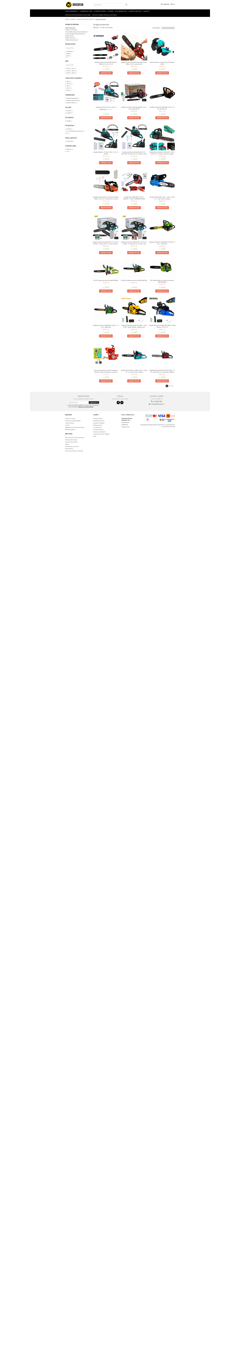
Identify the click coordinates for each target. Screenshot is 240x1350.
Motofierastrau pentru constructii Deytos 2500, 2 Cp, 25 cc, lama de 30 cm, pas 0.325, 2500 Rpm (106, 198)
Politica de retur (97, 425)
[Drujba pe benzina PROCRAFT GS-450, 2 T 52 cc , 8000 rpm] (162, 227)
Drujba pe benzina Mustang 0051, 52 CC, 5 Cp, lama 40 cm (134, 108)
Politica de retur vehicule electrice (78, 15)
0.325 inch (69, 141)
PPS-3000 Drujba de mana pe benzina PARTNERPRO (162, 281)
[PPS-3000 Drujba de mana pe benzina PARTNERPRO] (162, 269)
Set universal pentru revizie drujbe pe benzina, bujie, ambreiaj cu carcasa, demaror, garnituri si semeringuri (106, 371)
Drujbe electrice (69, 36)
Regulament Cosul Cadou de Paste (74, 427)
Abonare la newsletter (99, 432)
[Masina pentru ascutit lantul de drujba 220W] (162, 47)
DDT (68, 56)
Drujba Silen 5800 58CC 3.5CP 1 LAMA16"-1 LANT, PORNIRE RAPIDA (134, 198)
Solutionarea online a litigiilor (101, 434)
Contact (146, 11)
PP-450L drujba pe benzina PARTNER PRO (134, 280)
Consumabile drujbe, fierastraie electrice (76, 32)
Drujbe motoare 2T (70, 38)
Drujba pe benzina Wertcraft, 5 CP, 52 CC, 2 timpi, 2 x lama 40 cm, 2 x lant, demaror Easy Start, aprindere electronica (106, 243)
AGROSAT (69, 51)
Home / (67, 19)
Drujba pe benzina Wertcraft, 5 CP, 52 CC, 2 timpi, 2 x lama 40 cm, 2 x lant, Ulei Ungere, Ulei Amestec (134, 243)
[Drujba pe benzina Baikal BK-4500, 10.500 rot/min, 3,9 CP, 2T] (162, 310)
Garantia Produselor (99, 423)
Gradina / (73, 19)
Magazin (68, 415)
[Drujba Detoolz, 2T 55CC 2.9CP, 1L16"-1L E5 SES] (106, 137)
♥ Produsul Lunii (86, 11)
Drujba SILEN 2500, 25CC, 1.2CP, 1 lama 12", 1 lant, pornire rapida (162, 198)
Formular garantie (98, 429)
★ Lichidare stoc (121, 11)
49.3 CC (69, 83)
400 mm (69, 149)
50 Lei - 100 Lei (71, 68)
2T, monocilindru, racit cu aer (75, 131)
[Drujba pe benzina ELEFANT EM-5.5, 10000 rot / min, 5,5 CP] (106, 47)
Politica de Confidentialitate (85, 407)
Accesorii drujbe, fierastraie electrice (75, 34)
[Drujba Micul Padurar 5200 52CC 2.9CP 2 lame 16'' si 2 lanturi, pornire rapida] (162, 137)
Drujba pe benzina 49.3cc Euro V (106, 107)
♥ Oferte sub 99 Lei (135, 11)
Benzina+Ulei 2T (71, 103)
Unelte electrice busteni (71, 40)
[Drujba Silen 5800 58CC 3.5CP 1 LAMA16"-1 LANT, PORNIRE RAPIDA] (134, 182)
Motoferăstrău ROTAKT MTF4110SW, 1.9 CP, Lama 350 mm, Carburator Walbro (162, 371)
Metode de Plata (97, 418)
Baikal (68, 53)
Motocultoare (69, 448)
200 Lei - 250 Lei (71, 73)
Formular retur (97, 427)
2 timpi (69, 129)
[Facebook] (118, 402)
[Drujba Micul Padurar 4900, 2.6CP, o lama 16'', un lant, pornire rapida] (134, 355)
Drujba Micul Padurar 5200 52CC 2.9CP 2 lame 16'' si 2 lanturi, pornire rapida (162, 153)
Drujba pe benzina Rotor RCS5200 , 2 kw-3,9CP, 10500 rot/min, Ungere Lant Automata (134, 326)
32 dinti (69, 110)
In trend (110, 11)
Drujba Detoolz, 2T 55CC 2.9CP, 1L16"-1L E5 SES (105, 153)
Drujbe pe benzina (70, 28)
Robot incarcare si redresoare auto (74, 437)
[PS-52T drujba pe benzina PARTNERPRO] (106, 269)
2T (67, 133)
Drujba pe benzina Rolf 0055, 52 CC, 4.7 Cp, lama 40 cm (162, 108)
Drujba (69, 121)
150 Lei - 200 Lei (71, 71)
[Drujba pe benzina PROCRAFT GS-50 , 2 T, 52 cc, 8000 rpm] (106, 310)
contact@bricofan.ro (157, 404)
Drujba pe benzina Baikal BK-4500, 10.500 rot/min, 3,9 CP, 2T (162, 326)
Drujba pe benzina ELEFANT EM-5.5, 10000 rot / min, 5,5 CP (106, 63)
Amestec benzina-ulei (73, 100)
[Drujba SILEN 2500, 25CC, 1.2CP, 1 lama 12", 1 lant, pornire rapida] (162, 182)
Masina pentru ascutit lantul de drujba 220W (162, 63)
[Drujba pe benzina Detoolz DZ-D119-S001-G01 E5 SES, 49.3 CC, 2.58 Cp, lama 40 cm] (134, 137)
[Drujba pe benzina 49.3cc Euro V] (106, 92)
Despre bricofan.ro (70, 429)
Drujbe (67, 444)
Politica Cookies (69, 423)
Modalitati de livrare (98, 421)
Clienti (96, 415)
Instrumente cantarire (71, 442)
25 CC (68, 88)
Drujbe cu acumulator (71, 30)
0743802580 (157, 401)
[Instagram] (121, 402)
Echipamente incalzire (71, 440)
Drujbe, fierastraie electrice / (86, 19)
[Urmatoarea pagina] (172, 386)
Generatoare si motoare (71, 446)
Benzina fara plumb (72, 98)
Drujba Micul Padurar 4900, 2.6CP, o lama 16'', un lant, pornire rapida (134, 371)
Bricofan (68, 434)
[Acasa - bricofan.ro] (74, 4)
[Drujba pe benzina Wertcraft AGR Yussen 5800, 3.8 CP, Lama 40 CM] (134, 47)
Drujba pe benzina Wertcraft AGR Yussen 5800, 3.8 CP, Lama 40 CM (134, 63)
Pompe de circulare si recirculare (74, 451)
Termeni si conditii (70, 418)
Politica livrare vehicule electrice (104, 15)
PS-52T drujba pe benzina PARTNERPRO (105, 280)
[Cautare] (126, 4)
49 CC (68, 90)
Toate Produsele (71, 11)
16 (67, 151)
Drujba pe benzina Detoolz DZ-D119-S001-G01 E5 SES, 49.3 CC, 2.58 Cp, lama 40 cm (134, 153)
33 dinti (69, 113)
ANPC (94, 436)
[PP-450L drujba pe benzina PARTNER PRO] (134, 269)
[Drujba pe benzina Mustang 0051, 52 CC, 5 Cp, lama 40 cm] (134, 92)
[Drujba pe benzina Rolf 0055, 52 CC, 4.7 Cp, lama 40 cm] (162, 92)
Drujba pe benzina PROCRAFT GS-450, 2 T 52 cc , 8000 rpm (162, 243)
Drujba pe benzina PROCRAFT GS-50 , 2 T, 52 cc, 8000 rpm (106, 326)
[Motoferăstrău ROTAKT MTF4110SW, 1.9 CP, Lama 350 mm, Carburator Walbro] (162, 355)
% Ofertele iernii (100, 11)
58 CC (68, 81)
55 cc (68, 86)
